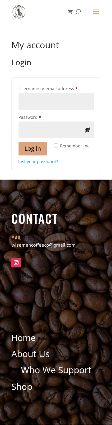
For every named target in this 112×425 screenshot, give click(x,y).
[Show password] (87, 130)
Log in (32, 148)
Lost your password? (38, 161)
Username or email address (56, 88)
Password (39, 117)
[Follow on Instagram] (16, 262)
